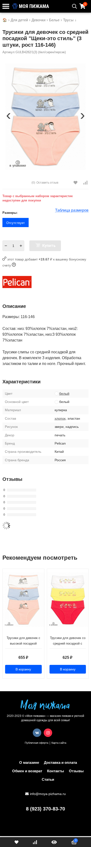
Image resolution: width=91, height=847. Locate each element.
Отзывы (76, 771)
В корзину (23, 669)
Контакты (55, 771)
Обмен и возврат (27, 771)
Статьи (48, 779)
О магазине (29, 762)
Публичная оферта (36, 742)
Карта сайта (58, 742)
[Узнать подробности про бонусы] (14, 265)
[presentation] (8, 117)
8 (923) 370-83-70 (45, 808)
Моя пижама (33, 6)
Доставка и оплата (60, 762)
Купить (48, 245)
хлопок (60, 418)
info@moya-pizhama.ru (48, 794)
